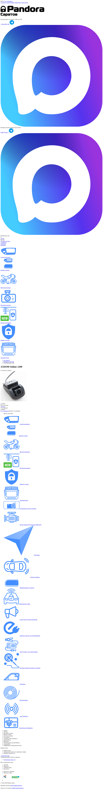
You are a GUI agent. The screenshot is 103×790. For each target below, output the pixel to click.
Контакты (3, 245)
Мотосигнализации (24, 452)
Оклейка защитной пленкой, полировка (29, 668)
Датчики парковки (35, 577)
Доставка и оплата (5, 2)
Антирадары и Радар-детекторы (27, 508)
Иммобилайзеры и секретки (26, 587)
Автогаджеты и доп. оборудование (28, 651)
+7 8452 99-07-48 (5, 24)
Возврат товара (14, 2)
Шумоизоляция (23, 700)
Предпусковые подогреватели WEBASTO (30, 524)
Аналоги (3, 406)
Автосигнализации (24, 424)
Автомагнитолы (23, 500)
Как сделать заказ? (23, 2)
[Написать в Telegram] (12, 24)
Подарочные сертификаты (26, 728)
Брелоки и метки (23, 435)
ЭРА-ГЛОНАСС (23, 716)
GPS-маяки (37, 555)
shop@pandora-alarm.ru (16, 785)
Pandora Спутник (24, 484)
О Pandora (3, 244)
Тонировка (22, 684)
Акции (2, 238)
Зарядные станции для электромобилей (29, 635)
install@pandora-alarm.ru (18, 788)
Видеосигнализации (24, 468)
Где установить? (8, 1)
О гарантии (4, 242)
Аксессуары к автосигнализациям (28, 619)
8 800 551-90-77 (5, 132)
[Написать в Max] (51, 126)
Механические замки (24, 604)
